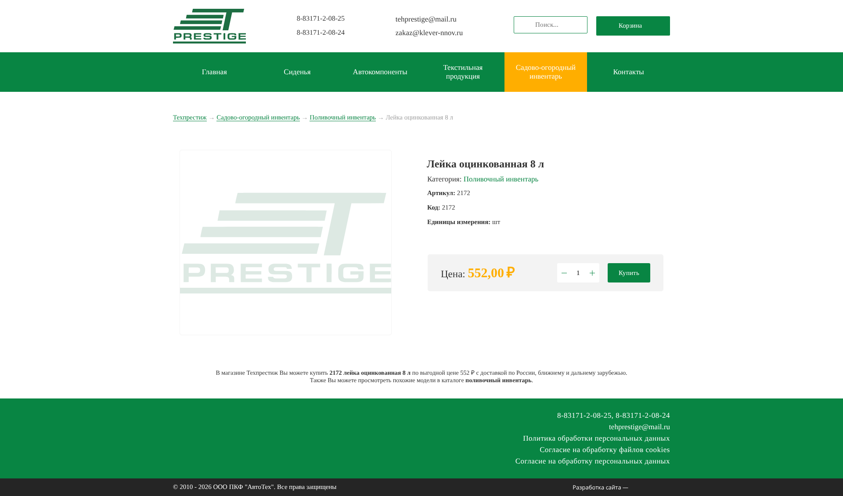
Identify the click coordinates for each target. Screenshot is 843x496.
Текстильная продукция (463, 71)
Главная (214, 72)
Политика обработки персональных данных (596, 438)
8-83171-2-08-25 (321, 18)
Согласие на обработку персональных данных (592, 461)
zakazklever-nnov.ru (429, 33)
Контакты (628, 72)
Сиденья (297, 72)
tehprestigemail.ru (426, 19)
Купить (629, 272)
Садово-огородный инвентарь (546, 71)
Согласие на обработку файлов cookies (605, 449)
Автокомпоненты (380, 72)
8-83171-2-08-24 (321, 32)
